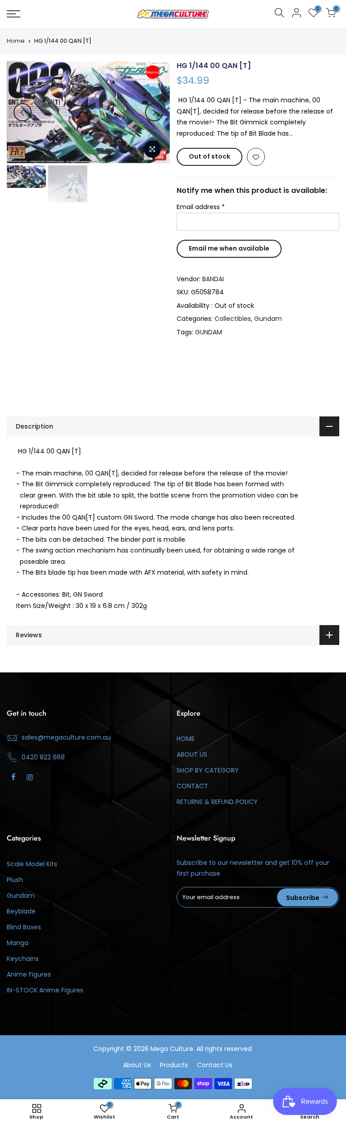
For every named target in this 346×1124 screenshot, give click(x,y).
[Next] (154, 112)
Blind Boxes (24, 927)
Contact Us (214, 1064)
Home (16, 41)
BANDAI (213, 278)
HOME (186, 738)
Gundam (268, 318)
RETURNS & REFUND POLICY (217, 801)
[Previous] (23, 112)
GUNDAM (208, 332)
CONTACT (192, 785)
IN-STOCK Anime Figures (45, 990)
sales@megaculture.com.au (66, 737)
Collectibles (232, 318)
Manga (17, 942)
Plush (15, 879)
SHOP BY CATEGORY (208, 770)
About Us (137, 1064)
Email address (201, 206)
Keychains (23, 958)
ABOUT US (192, 754)
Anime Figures (29, 974)
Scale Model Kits (32, 863)
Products (174, 1064)
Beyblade (21, 911)
